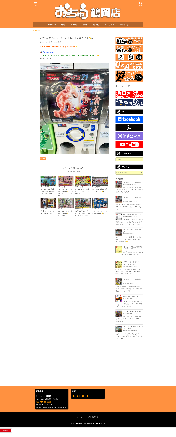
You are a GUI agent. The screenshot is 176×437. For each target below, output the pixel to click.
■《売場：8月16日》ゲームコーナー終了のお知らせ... (133, 263)
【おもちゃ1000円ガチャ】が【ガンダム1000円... (133, 328)
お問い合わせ (124, 25)
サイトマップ (81, 417)
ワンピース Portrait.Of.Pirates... (132, 311)
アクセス (86, 25)
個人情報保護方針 (92, 417)
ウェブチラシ (75, 25)
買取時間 (63, 25)
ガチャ (43, 158)
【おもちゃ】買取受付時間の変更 (133, 247)
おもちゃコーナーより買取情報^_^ (132, 198)
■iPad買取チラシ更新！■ (130, 296)
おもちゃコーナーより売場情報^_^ (132, 231)
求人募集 (96, 25)
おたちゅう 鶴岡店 (86, 423)
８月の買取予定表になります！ (132, 214)
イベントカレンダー (109, 25)
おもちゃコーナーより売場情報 (132, 182)
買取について (52, 25)
